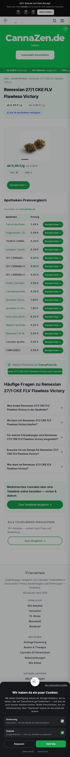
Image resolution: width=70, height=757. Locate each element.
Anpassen (19, 744)
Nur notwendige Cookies (56, 685)
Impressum (43, 751)
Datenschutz (28, 751)
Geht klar (51, 744)
